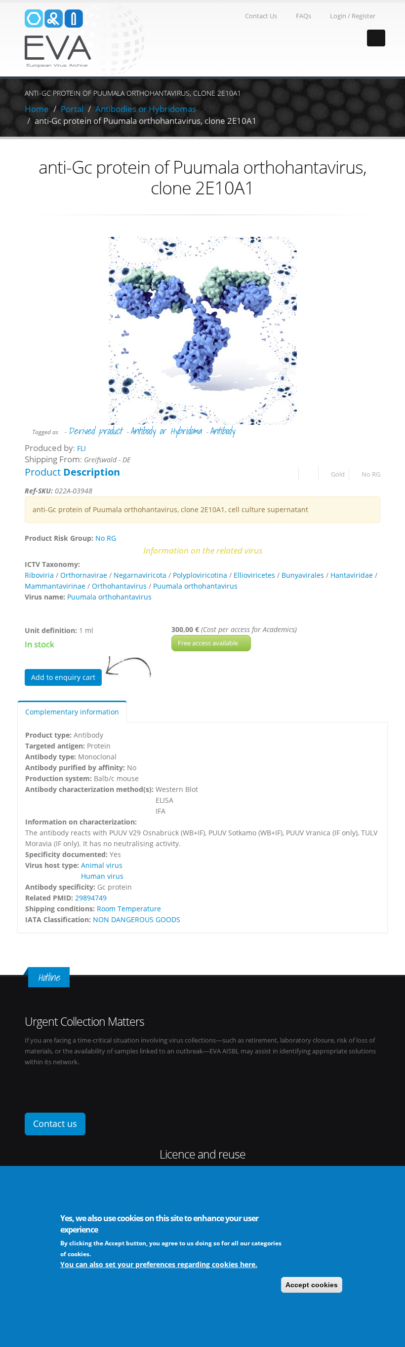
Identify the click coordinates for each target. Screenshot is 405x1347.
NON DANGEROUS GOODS (136, 919)
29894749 (91, 897)
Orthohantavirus (119, 586)
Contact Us (261, 16)
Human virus (102, 876)
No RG (371, 474)
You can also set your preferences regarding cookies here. (158, 1264)
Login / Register (352, 16)
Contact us (55, 1123)
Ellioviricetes (254, 575)
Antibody (222, 430)
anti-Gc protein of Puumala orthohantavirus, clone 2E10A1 (146, 120)
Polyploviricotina (200, 575)
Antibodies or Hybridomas (145, 108)
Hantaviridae (351, 575)
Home (37, 108)
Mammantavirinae (55, 586)
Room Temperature (129, 908)
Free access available (209, 642)
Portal (72, 108)
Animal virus (101, 865)
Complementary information (72, 711)
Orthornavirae (83, 575)
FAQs (303, 16)
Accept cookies (311, 1285)
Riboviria (39, 575)
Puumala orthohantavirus (195, 586)
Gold (338, 474)
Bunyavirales (303, 575)
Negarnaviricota (140, 575)
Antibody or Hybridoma (166, 430)
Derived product (95, 430)
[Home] (85, 38)
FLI (81, 448)
